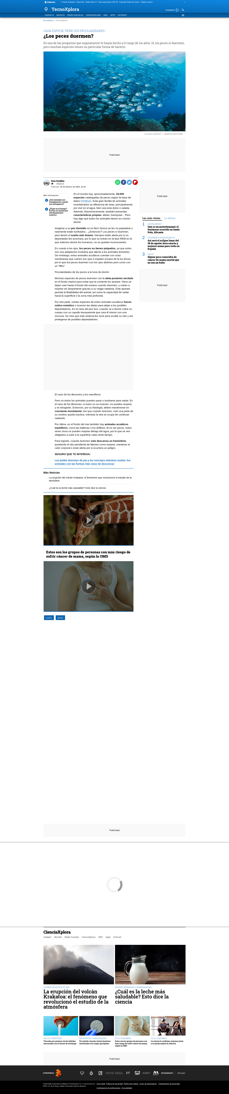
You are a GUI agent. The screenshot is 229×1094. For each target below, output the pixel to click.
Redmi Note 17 (91, 2)
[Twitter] (52, 183)
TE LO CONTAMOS (123, 1038)
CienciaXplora (93, 15)
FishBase (86, 201)
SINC (105, 15)
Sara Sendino (57, 180)
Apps (112, 15)
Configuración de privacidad (169, 1084)
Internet (122, 15)
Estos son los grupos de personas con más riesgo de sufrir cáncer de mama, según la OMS (88, 554)
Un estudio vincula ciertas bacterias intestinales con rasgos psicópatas (95, 1042)
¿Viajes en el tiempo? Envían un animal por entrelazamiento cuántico (58, 212)
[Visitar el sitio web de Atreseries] (128, 1073)
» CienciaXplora (60, 20)
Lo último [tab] (170, 218)
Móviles (60, 15)
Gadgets (49, 15)
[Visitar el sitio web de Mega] (119, 1073)
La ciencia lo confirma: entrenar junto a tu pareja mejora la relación (167, 1042)
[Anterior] (60, 2)
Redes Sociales (75, 15)
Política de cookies (131, 1084)
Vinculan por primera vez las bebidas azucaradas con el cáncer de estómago (59, 1042)
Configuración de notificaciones (109, 1088)
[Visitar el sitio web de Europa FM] (147, 1073)
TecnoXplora (48, 20)
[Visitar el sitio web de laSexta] (91, 1073)
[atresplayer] (171, 10)
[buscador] (183, 10)
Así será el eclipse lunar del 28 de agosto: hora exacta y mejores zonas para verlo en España (163, 244)
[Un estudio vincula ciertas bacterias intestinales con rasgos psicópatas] (96, 1026)
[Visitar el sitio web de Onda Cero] (137, 1073)
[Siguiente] (184, 2)
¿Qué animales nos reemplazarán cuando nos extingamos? (58, 202)
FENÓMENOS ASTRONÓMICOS (161, 238)
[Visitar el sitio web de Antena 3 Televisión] (82, 1073)
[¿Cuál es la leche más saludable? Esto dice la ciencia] (150, 965)
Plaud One (80, 2)
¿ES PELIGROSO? (155, 224)
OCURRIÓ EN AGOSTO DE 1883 (56, 987)
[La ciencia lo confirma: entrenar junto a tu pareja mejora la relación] (168, 1026)
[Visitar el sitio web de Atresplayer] (168, 1073)
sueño (49, 617)
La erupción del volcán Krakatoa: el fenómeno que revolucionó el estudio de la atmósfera (76, 999)
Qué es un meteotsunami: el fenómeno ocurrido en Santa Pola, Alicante (164, 230)
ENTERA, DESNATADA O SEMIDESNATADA (133, 987)
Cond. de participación (148, 1084)
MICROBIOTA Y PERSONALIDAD (93, 1038)
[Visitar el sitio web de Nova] (110, 1073)
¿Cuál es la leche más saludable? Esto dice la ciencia (77, 488)
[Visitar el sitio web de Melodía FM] (156, 1073)
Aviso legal (101, 1084)
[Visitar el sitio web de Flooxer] (181, 1073)
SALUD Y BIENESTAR (52, 1038)
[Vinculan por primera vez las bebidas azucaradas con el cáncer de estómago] (60, 1026)
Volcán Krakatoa (68, 2)
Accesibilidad (127, 1088)
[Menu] (183, 15)
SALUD (151, 254)
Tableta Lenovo (147, 2)
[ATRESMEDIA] (52, 1073)
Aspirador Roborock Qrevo (129, 2)
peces (60, 617)
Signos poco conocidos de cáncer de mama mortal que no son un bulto (163, 260)
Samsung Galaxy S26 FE (108, 2)
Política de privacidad (114, 1084)
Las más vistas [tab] (151, 218)
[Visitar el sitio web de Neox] (100, 1073)
